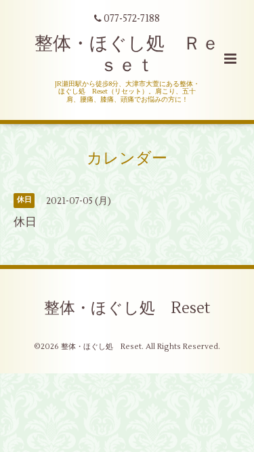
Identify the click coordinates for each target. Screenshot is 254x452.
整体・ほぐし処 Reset (127, 308)
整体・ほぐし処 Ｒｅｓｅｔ (127, 54)
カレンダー (127, 158)
